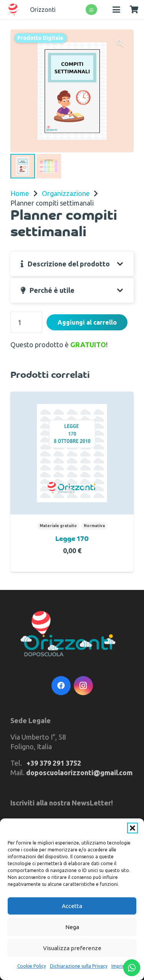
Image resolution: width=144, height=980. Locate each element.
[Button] (92, 9)
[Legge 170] (72, 453)
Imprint (119, 966)
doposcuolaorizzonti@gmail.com (79, 772)
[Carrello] (134, 9)
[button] (132, 828)
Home (19, 193)
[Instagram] (83, 685)
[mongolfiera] (13, 9)
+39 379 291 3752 (53, 763)
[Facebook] (61, 685)
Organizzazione (66, 193)
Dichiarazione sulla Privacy (79, 966)
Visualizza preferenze (72, 948)
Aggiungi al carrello (87, 322)
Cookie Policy (31, 966)
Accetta (72, 906)
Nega (72, 927)
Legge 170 (72, 539)
